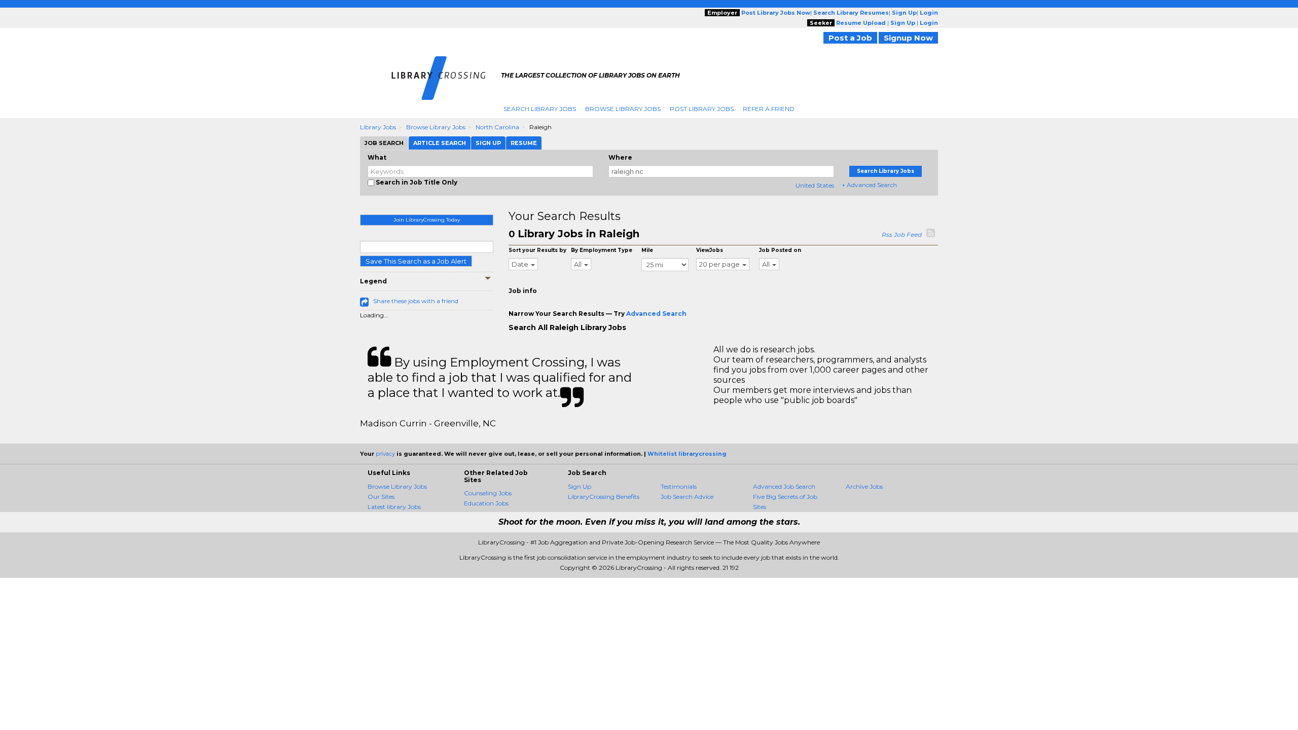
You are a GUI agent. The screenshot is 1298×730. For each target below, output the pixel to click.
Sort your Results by (537, 250)
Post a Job (850, 38)
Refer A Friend (769, 109)
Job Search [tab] (384, 143)
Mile (647, 250)
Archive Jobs (864, 486)
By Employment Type (601, 250)
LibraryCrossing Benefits (603, 496)
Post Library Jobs (702, 109)
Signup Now (908, 38)
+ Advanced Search (869, 185)
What (377, 157)
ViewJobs (709, 250)
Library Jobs (378, 127)
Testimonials (679, 486)
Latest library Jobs (394, 506)
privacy (385, 453)
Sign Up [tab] (488, 143)
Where (620, 157)
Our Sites (381, 496)
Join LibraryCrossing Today (426, 219)
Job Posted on (780, 250)
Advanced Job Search (784, 486)
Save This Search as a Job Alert (416, 261)
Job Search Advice (687, 496)
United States (815, 185)
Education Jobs (486, 503)
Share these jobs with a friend (415, 301)
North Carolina (497, 127)
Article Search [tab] (439, 143)
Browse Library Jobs (623, 109)
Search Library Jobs (539, 109)
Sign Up (579, 486)
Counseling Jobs (488, 493)
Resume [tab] (524, 143)
